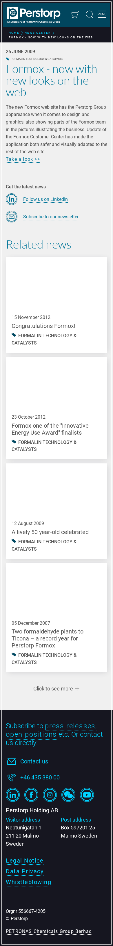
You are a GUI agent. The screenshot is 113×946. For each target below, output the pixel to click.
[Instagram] (50, 795)
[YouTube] (87, 795)
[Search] (89, 14)
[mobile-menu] (102, 15)
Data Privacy (24, 871)
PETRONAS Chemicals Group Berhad (49, 931)
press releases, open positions (51, 730)
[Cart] (75, 14)
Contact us (34, 761)
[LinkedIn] (13, 795)
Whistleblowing (28, 882)
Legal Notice (24, 860)
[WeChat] (68, 795)
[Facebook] (31, 795)
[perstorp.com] (36, 15)
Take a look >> (23, 159)
